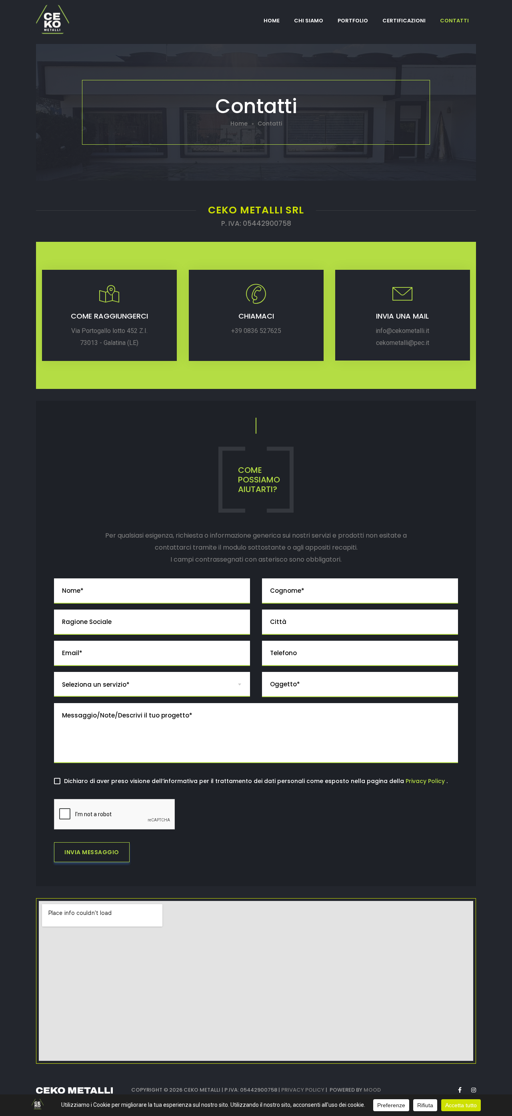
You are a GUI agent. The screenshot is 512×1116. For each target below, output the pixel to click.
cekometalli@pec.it (402, 343)
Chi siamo (308, 20)
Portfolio (353, 20)
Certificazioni (404, 20)
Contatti (454, 20)
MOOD (372, 1090)
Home (272, 20)
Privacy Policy (426, 781)
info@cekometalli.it (403, 331)
